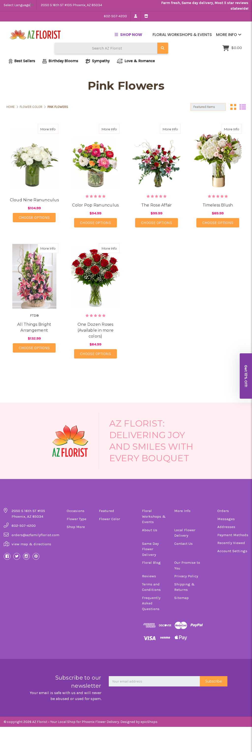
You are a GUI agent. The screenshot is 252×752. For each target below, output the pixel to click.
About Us (149, 530)
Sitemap (181, 598)
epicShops (149, 722)
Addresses (226, 527)
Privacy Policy (186, 576)
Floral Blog (151, 562)
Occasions (75, 511)
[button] (246, 376)
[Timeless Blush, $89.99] (217, 157)
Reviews (149, 576)
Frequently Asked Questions (151, 603)
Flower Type (76, 519)
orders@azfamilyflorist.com (35, 535)
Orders (223, 511)
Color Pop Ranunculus (95, 205)
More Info (227, 34)
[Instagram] (26, 556)
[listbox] (208, 107)
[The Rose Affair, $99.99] (156, 157)
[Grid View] (233, 107)
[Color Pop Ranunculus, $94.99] (95, 157)
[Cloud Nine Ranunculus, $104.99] (34, 157)
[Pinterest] (35, 556)
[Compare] (53, 129)
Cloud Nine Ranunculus (34, 200)
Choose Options (37, 217)
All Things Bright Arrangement (34, 327)
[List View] (242, 107)
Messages (226, 519)
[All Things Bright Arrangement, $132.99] (34, 276)
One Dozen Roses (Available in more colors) (96, 330)
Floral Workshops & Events (182, 34)
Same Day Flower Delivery (150, 549)
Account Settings (232, 551)
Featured (106, 511)
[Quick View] (43, 129)
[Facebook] (7, 556)
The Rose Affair (156, 205)
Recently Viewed (231, 543)
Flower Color (109, 519)
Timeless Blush (218, 205)
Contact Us (183, 543)
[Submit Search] (162, 48)
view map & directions (31, 544)
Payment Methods (232, 535)
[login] (135, 16)
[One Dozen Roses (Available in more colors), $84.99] (95, 276)
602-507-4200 (115, 16)
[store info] (146, 16)
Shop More (76, 527)
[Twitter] (16, 556)
